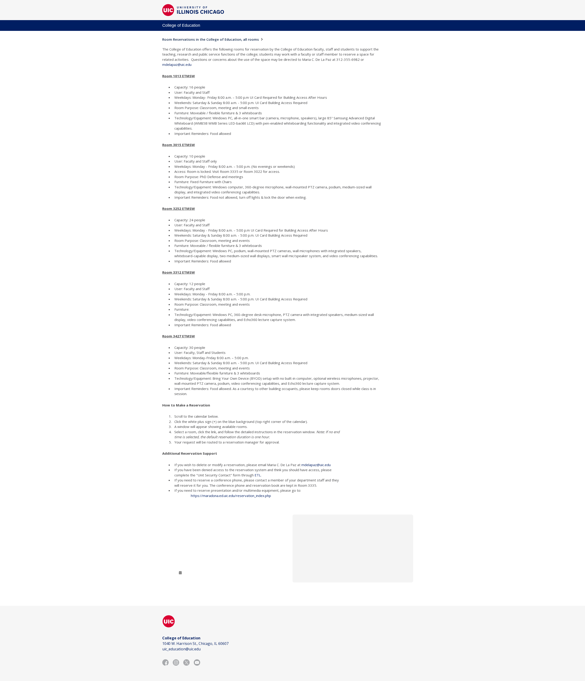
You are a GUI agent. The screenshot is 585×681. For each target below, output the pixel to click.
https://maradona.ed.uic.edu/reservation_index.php (231, 495)
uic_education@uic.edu (181, 649)
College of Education (181, 25)
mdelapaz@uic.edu (176, 64)
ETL (258, 475)
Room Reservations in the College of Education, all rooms (210, 39)
